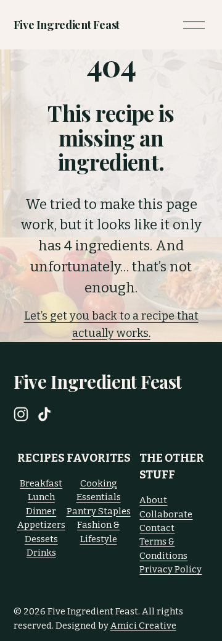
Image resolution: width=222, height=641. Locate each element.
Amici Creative (143, 625)
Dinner (41, 511)
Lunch (41, 497)
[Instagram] (21, 414)
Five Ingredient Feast (67, 24)
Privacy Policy (170, 569)
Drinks (41, 552)
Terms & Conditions (163, 548)
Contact (157, 527)
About (153, 500)
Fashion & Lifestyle (98, 531)
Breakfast (41, 483)
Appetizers (41, 524)
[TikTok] (44, 414)
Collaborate (165, 514)
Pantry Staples (99, 511)
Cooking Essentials (98, 490)
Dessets (41, 539)
